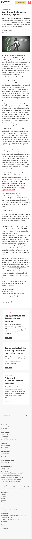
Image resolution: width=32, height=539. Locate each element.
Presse (3, 525)
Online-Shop (4, 457)
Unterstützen (20, 2)
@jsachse (10, 291)
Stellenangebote (16, 481)
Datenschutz (4, 529)
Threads (3, 502)
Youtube (3, 498)
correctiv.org (5, 2)
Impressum (4, 527)
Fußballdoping (6, 9)
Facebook (3, 500)
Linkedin (3, 496)
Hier (2, 487)
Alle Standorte (5, 462)
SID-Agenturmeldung (14, 85)
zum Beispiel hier (19, 218)
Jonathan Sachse (8, 31)
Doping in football (9, 345)
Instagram (3, 494)
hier (19, 510)
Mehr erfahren (5, 468)
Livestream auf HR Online (17, 267)
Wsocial (3, 504)
